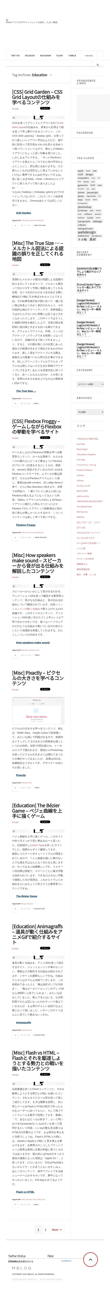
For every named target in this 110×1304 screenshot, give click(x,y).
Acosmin (59, 1279)
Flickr (59, 55)
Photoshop (84, 207)
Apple (80, 170)
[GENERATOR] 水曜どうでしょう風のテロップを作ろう (89, 271)
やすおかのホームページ (88, 532)
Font (79, 181)
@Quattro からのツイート (20, 1261)
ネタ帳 (82, 239)
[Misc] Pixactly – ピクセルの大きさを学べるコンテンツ (38, 678)
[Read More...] (15, 225)
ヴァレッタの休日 (85, 558)
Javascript (92, 192)
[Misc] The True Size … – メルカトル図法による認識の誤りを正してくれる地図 (37, 250)
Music (95, 199)
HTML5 (39, 1199)
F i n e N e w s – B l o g (86, 464)
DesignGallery (83, 178)
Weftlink (80, 517)
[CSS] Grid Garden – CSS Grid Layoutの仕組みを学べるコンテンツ (37, 97)
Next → (57, 1229)
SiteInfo (98, 210)
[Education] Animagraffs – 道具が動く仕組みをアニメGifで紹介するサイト (37, 934)
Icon (100, 185)
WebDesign (39, 220)
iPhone (81, 192)
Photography (82, 203)
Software (88, 214)
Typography (84, 221)
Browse (89, 55)
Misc (30, 398)
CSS (22, 220)
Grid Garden (23, 212)
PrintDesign (82, 210)
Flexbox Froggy (26, 525)
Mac (99, 196)
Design (23, 904)
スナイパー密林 (84, 553)
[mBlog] (35, 10)
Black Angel (82, 449)
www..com (66, 1260)
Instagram (45, 55)
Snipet (80, 214)
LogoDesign (91, 196)
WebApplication (85, 228)
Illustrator (81, 189)
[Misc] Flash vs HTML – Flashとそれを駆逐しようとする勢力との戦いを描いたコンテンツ (38, 1060)
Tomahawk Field (84, 506)
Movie (87, 199)
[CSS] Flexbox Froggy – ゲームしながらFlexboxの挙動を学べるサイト (36, 426)
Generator (83, 185)
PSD (91, 210)
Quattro (83, 336)
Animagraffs (23, 1022)
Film (99, 178)
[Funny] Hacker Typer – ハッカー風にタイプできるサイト (89, 287)
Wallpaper (82, 225)
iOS (88, 189)
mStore (80, 480)
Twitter (15, 55)
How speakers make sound (33, 642)
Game (93, 182)
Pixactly (21, 775)
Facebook (30, 55)
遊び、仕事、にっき (86, 574)
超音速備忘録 (83, 569)
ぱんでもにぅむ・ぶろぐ (88, 522)
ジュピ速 (81, 548)
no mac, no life (83, 485)
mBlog (22, 1268)
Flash (34, 1199)
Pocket (15, 108)
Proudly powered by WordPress (24, 1279)
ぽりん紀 (81, 527)
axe (80, 314)
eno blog (81, 459)
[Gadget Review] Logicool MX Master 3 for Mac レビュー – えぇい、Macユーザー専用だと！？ (89, 306)
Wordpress (96, 235)
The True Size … (26, 391)
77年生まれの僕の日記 (87, 438)
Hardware (32, 650)
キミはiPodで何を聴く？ (88, 543)
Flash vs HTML (25, 1192)
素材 (92, 239)
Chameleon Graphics (86, 454)
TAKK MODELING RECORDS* (90, 501)
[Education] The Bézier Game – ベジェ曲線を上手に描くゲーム (37, 810)
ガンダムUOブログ (86, 538)
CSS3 (26, 220)
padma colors (83, 496)
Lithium (80, 475)
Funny (86, 181)
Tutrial (90, 217)
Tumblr (72, 55)
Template (98, 214)
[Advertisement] (93, 107)
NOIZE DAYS (82, 491)
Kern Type (38, 845)
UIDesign (97, 221)
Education (32, 220)
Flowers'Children (84, 470)
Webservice (83, 235)
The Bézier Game (26, 896)
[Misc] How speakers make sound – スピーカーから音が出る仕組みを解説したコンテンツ (38, 562)
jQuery (81, 196)
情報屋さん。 (83, 564)
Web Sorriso (82, 511)
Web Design (39, 225)
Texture (81, 217)
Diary (93, 178)
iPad (93, 189)
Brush (88, 171)
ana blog (81, 444)
